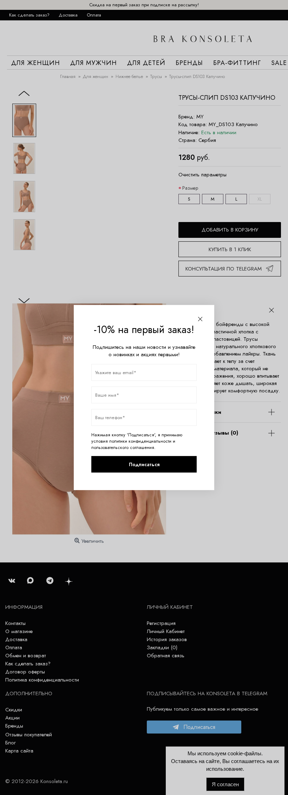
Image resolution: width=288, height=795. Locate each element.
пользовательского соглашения (122, 447)
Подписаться (144, 464)
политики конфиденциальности (140, 441)
